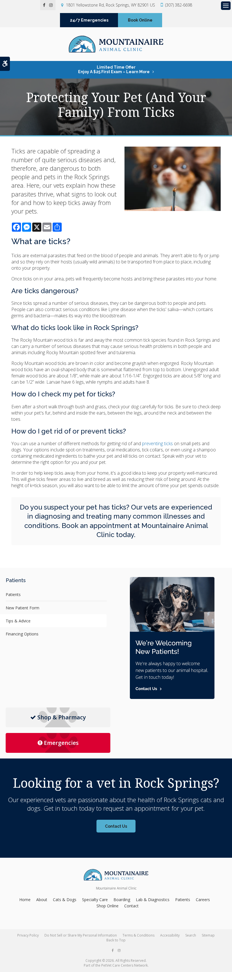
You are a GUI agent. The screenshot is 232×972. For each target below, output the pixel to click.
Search (190, 935)
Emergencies (61, 743)
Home (25, 899)
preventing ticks (157, 443)
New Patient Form (22, 607)
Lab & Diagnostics (152, 899)
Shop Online (107, 905)
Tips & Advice (18, 621)
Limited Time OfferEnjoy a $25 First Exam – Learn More (114, 69)
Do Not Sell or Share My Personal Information (80, 935)
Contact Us (116, 826)
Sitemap (208, 935)
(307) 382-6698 (178, 5)
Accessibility (170, 935)
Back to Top (116, 940)
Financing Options (22, 634)
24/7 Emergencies (89, 20)
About (41, 899)
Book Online (140, 20)
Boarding (121, 899)
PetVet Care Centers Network (124, 965)
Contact (131, 905)
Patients (13, 594)
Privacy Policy (28, 935)
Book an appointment (97, 525)
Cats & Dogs (64, 899)
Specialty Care (95, 899)
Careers (203, 899)
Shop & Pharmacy (61, 717)
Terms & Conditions (138, 935)
